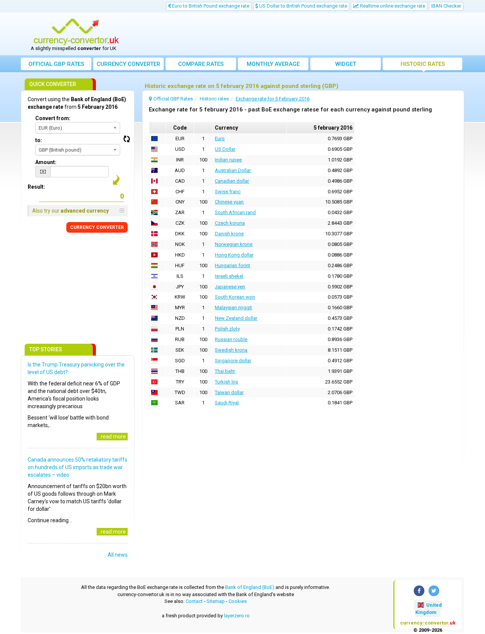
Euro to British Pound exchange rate (210, 6)
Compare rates (201, 64)
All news (118, 555)
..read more (112, 437)
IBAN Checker (446, 6)
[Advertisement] (298, 34)
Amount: (45, 162)
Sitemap (216, 601)
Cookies (237, 601)
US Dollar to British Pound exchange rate (302, 6)
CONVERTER (97, 227)
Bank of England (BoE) (249, 587)
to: (38, 140)
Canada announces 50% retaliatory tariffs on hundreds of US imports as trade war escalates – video (77, 467)
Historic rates (423, 64)
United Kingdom (428, 608)
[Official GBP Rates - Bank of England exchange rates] (76, 31)
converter (128, 64)
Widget (345, 64)
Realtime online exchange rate (392, 6)
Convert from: (52, 118)
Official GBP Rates (56, 64)
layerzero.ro (237, 615)
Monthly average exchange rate (273, 65)
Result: (36, 187)
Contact (194, 601)
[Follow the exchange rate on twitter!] (434, 590)
